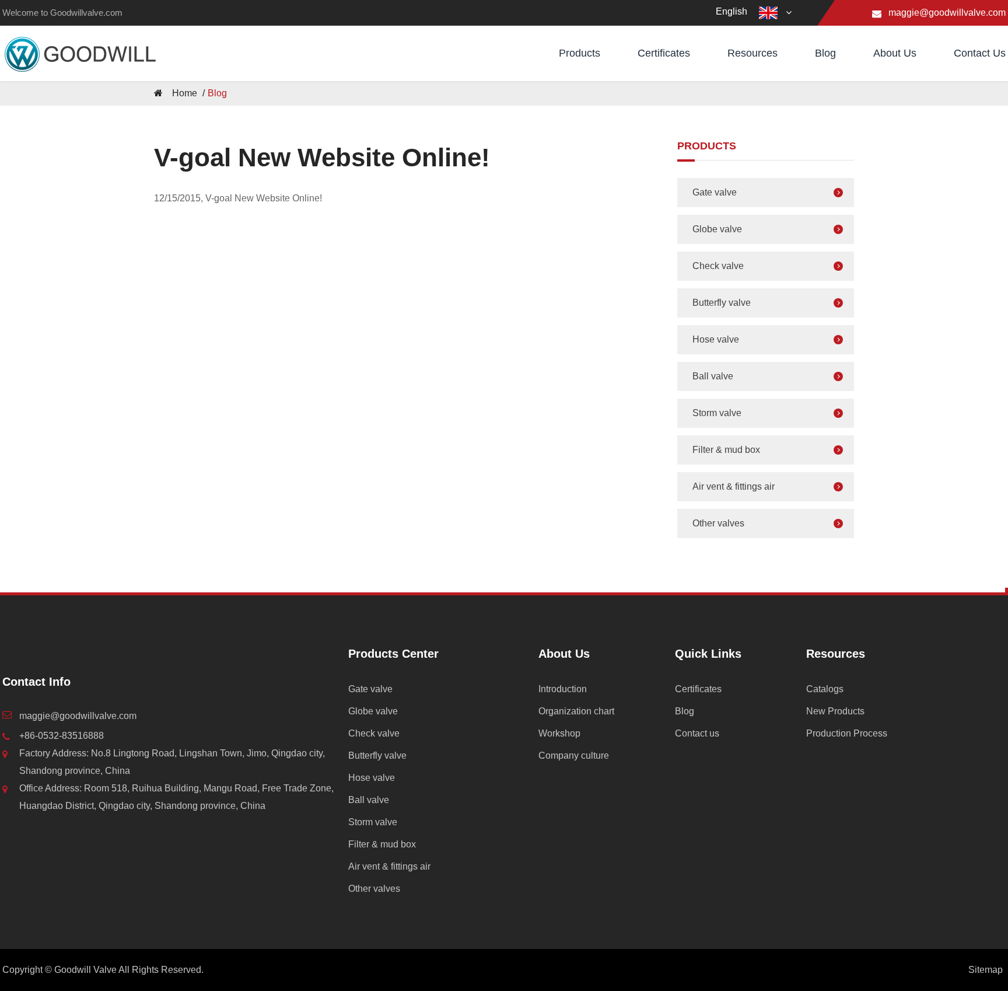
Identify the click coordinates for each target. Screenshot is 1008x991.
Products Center (393, 653)
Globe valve (717, 229)
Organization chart (576, 711)
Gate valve (714, 192)
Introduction (562, 689)
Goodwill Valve (85, 970)
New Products (835, 711)
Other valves (718, 523)
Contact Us (980, 53)
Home (184, 93)
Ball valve (712, 376)
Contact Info (36, 681)
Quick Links (708, 653)
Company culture (573, 755)
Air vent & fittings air (733, 486)
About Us (894, 53)
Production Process (846, 733)
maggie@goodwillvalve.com (947, 13)
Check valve (718, 266)
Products (579, 53)
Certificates (664, 53)
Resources (752, 53)
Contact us (697, 733)
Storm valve (716, 413)
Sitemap (985, 970)
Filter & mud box (726, 450)
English (731, 11)
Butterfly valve (721, 303)
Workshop (559, 733)
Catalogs (825, 689)
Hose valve (715, 339)
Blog (825, 53)
